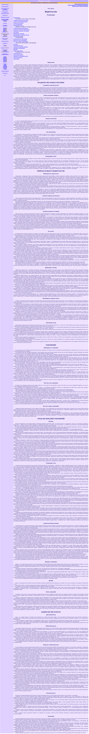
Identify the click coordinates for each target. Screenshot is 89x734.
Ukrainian (5, 20)
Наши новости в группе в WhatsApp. (80, 6)
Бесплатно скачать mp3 (5, 41)
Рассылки (4, 57)
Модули (5, 45)
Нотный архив (5, 43)
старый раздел (5, 39)
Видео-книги (5, 23)
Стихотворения (5, 66)
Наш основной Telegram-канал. (81, 4)
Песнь (3, 38)
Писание (4, 15)
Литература (5, 65)
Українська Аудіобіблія (5, 19)
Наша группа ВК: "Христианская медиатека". (78, 5)
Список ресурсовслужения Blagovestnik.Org (5, 54)
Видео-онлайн (5, 67)
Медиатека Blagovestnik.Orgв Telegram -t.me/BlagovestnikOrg (5, 9)
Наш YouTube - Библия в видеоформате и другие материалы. (44, 2)
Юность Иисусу (5, 36)
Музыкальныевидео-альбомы (5, 25)
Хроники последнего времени (5, 17)
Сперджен (4, 59)
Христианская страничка (5, 4)
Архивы (5, 56)
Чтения (5, 64)
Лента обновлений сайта (5, 6)
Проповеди (4, 58)
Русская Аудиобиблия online (5, 13)
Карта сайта (5, 63)
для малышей (5, 51)
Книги (4, 28)
